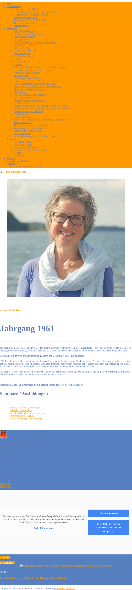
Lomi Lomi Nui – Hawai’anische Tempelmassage (38, 86)
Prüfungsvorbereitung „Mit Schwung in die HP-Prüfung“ (41, 106)
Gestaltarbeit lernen (23, 56)
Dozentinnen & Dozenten (26, 147)
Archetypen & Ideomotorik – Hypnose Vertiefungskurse (41, 67)
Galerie (17, 153)
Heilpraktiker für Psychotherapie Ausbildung (35, 12)
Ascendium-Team (22, 142)
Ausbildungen (14, 6)
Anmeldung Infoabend (18, 161)
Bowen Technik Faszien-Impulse (30, 34)
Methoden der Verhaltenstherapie (30, 89)
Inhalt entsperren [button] (109, 513)
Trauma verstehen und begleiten (29, 128)
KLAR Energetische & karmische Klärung (34, 84)
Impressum (5, 483)
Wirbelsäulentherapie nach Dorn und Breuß (35, 136)
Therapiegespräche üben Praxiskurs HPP (33, 125)
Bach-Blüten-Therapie (24, 31)
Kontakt (11, 158)
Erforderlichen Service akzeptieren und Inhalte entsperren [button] (108, 528)
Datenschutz (6, 486)
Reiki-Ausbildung (22, 117)
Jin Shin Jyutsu (21, 75)
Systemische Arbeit (23, 122)
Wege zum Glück (22, 133)
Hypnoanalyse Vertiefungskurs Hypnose (33, 70)
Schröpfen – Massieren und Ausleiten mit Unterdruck (39, 119)
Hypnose (18, 64)
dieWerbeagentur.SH (65, 588)
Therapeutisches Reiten (25, 23)
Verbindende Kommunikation (28, 130)
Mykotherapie (20, 92)
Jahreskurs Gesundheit (21, 410)
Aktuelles (11, 164)
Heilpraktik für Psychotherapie (25, 407)
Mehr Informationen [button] (44, 528)
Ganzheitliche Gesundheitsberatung (31, 14)
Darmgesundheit (22, 39)
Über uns (11, 139)
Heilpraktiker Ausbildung (26, 9)
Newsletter (19, 155)
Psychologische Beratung (26, 17)
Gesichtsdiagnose (22, 53)
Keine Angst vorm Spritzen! (27, 78)
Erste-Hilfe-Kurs (22, 48)
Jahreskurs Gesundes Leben (27, 72)
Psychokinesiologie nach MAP (28, 111)
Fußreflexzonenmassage (25, 45)
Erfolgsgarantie (21, 26)
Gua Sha (18, 59)
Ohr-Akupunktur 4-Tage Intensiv (30, 95)
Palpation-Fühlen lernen (25, 97)
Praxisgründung (21, 103)
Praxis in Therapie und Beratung (29, 100)
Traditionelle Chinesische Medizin (30, 20)
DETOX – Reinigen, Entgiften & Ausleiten (35, 42)
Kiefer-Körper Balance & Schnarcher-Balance (36, 81)
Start (9, 3)
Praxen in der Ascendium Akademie (31, 150)
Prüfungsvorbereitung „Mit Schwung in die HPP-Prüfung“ (42, 108)
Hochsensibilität (21, 61)
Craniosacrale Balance (24, 37)
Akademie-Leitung (23, 144)
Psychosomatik (21, 114)
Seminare (12, 28)
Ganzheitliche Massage (25, 50)
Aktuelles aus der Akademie (27, 166)
